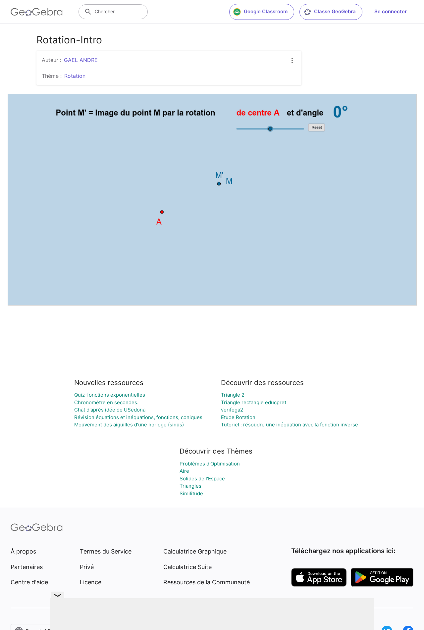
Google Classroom (266, 11)
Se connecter (390, 11)
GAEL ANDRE (81, 60)
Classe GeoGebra (335, 11)
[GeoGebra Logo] (37, 12)
